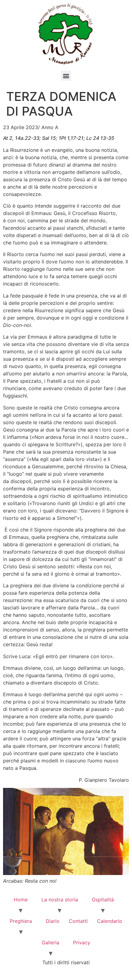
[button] (66, 76)
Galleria (50, 942)
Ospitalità (103, 899)
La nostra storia (59, 899)
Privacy (81, 942)
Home (21, 899)
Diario (53, 921)
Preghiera (21, 921)
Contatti (78, 921)
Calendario (109, 921)
